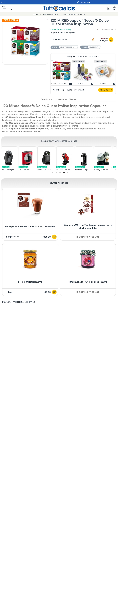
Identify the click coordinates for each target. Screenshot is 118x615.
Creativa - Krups (51, 168)
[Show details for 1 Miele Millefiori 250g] (30, 259)
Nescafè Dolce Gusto (69, 47)
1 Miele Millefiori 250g (30, 281)
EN (2, 2)
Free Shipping (11, 20)
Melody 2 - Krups (89, 168)
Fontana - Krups (70, 168)
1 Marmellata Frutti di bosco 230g (88, 281)
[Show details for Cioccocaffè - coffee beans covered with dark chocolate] (88, 204)
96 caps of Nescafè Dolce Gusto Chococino (30, 226)
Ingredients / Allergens (67, 99)
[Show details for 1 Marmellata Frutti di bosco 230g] (88, 259)
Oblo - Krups (12, 168)
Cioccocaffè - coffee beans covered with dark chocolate (88, 227)
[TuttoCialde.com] (59, 8)
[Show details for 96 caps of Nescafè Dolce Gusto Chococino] (30, 204)
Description (46, 99)
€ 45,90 (104, 90)
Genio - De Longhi (33, 168)
